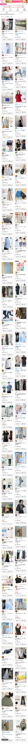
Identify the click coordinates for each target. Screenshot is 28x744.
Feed (3, 9)
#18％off (9, 734)
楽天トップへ (24, 4)
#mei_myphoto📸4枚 (21, 130)
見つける (10, 9)
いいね (11, 39)
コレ (4, 39)
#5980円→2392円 (8, 348)
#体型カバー (17, 370)
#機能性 (22, 370)
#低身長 (16, 540)
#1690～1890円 (4, 83)
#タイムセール (5, 734)
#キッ (17, 418)
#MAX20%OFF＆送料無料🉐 (7, 469)
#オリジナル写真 (5, 710)
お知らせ (17, 9)
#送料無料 (23, 417)
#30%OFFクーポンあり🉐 (8, 33)
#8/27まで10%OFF (18, 33)
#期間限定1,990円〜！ (19, 346)
